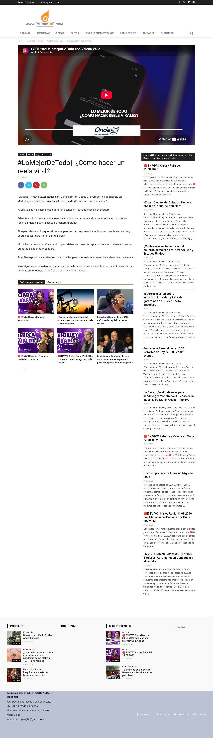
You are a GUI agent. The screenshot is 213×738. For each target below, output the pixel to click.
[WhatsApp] (44, 185)
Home (20, 40)
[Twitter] (184, 2)
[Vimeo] (189, 2)
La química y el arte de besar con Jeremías (35, 674)
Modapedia (28, 632)
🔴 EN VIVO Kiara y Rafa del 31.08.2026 (162, 167)
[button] (191, 33)
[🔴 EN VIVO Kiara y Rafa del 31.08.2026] (36, 301)
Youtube (202, 714)
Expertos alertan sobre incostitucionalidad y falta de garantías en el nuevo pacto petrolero (162, 299)
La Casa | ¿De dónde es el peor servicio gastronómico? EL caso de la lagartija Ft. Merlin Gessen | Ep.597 (168, 396)
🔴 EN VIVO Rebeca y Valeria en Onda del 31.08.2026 (168, 438)
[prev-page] (20, 369)
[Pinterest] (36, 185)
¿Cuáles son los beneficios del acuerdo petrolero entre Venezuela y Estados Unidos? (75, 320)
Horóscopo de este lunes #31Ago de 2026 (168, 475)
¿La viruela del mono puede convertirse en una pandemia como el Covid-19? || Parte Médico (38, 656)
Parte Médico (29, 649)
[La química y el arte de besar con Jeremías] (14, 675)
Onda (40, 40)
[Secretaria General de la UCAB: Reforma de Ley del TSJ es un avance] (115, 301)
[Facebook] (175, 2)
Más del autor (54, 282)
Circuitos (31, 40)
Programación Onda (43, 154)
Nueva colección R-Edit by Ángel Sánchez (37, 637)
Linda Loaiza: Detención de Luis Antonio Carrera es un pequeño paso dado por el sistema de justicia (115, 359)
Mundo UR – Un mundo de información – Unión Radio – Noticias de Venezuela (168, 157)
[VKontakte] (175, 714)
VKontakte (184, 714)
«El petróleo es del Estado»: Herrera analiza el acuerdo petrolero (167, 204)
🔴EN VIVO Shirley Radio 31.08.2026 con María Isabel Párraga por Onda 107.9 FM (75, 359)
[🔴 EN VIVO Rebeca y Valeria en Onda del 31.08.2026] (36, 340)
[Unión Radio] (44, 18)
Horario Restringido (32, 669)
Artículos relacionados (31, 282)
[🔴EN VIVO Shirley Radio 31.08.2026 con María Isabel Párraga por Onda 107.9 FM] (75, 340)
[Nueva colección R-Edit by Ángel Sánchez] (14, 638)
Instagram (164, 714)
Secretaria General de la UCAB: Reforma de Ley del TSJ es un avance (112, 320)
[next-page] (25, 369)
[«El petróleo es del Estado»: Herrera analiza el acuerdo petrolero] (113, 672)
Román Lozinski (129, 666)
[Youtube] (193, 2)
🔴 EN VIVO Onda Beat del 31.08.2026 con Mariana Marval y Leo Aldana (136, 638)
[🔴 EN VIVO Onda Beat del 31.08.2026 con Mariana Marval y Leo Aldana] (113, 638)
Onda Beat (127, 632)
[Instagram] (180, 2)
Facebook (146, 714)
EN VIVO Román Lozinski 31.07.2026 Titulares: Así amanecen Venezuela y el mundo (168, 557)
